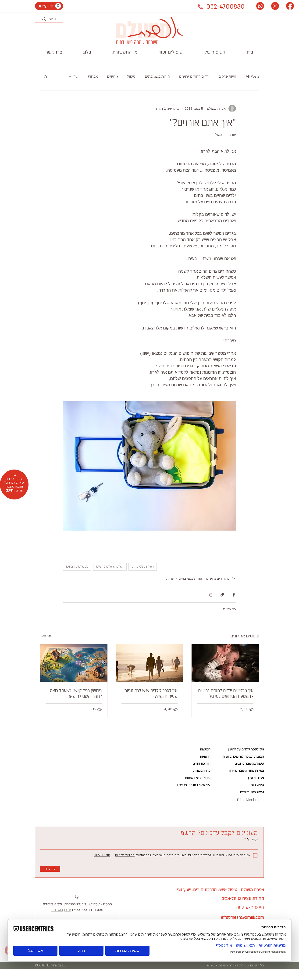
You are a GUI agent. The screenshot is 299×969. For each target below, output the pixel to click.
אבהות (93, 76)
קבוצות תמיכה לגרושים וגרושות (243, 756)
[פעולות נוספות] (66, 108)
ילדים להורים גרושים (194, 76)
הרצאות (205, 756)
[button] (170, 52)
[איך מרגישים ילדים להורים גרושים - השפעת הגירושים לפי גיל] (225, 663)
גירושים (112, 76)
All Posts (252, 76)
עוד (76, 76)
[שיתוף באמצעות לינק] (222, 595)
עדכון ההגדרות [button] (61, 909)
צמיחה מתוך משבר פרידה (246, 770)
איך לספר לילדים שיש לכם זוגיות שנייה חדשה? (151, 693)
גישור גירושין (256, 778)
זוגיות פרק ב (227, 76)
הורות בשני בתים (157, 76)
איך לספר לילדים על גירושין (246, 749)
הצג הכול (46, 635)
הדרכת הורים (201, 763)
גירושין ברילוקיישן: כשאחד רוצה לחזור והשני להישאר (76, 693)
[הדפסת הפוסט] (211, 595)
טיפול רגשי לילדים (252, 792)
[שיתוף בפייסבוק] (233, 595)
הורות (170, 578)
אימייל (252, 840)
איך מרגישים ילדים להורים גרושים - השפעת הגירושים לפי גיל (225, 693)
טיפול (131, 76)
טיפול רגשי (257, 785)
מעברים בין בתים (77, 566)
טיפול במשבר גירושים (249, 763)
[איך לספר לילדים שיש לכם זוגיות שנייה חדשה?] (149, 663)
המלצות (205, 749)
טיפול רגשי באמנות (197, 778)
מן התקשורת (201, 770)
